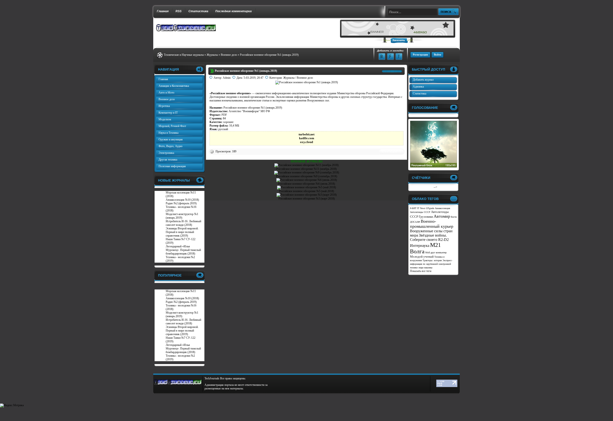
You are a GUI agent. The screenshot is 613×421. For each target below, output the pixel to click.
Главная (163, 11)
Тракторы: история (432, 260)
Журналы (289, 77)
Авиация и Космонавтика (174, 86)
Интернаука (419, 246)
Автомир (442, 216)
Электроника (166, 153)
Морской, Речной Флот (172, 126)
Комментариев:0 (391, 151)
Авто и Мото (166, 92)
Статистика (198, 11)
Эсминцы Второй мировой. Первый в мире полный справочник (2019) (182, 232)
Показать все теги (420, 271)
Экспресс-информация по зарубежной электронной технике (431, 264)
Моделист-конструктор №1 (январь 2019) (182, 215)
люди (420, 267)
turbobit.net (306, 134)
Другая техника (168, 159)
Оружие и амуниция (171, 139)
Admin (227, 77)
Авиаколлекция (442, 208)
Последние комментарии (233, 11)
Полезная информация (172, 166)
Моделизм (165, 119)
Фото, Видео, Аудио (170, 146)
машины (428, 267)
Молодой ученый (422, 256)
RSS (179, 11)
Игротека (164, 106)
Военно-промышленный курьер (431, 224)
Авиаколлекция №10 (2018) (182, 199)
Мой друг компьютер (436, 252)
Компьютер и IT (168, 112)
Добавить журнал (423, 79)
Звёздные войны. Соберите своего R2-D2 (429, 237)
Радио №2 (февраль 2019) (181, 203)
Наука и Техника (168, 132)
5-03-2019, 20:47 (253, 77)
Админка (418, 86)
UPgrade (430, 208)
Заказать (398, 40)
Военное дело (305, 77)
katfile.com (306, 138)
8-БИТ (413, 208)
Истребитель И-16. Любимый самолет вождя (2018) (183, 223)
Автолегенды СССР (420, 212)
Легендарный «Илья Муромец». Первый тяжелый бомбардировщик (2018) (183, 250)
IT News (421, 208)
